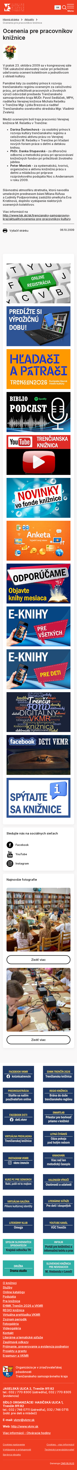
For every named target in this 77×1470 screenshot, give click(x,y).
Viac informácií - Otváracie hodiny (27, 1433)
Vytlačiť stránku (19, 230)
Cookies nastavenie (14, 1444)
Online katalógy (14, 1292)
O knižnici (10, 1283)
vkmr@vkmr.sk (24, 1420)
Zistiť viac (38, 960)
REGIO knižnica (13, 1310)
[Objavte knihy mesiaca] (38, 583)
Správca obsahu (12, 1454)
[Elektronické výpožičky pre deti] (38, 669)
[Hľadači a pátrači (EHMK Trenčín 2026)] (38, 369)
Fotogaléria (11, 1324)
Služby (7, 1287)
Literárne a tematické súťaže (23, 1337)
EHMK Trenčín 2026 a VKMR (23, 1306)
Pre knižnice (11, 1301)
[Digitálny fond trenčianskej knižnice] (38, 712)
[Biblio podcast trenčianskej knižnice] (38, 412)
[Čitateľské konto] (38, 326)
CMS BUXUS (67, 1463)
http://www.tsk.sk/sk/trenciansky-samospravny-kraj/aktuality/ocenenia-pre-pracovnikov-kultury (36, 217)
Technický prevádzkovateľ (59, 1449)
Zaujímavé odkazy (16, 1342)
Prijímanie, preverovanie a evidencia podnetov (36, 1346)
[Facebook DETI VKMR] (38, 755)
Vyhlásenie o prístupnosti (17, 1449)
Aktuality (29, 19)
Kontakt (8, 1333)
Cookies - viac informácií (60, 1444)
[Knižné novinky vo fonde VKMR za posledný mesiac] (38, 497)
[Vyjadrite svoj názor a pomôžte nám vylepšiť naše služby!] (38, 540)
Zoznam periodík (15, 1319)
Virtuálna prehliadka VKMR (21, 1314)
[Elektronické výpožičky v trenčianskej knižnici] (38, 626)
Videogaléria (12, 1328)
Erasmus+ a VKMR (16, 1355)
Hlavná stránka (11, 19)
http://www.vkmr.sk (24, 1426)
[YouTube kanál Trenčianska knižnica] (38, 454)
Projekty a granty (15, 1351)
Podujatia (9, 1296)
